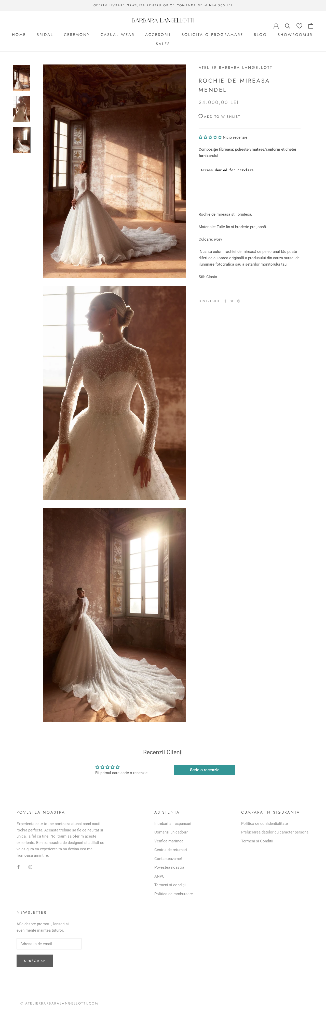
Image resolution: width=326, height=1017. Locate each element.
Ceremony (77, 34)
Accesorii (158, 34)
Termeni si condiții (170, 885)
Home (19, 34)
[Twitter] (232, 301)
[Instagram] (30, 867)
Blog (260, 34)
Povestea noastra (169, 867)
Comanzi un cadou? (171, 832)
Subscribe (35, 960)
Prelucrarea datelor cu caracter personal (275, 832)
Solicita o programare (212, 34)
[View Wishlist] (299, 25)
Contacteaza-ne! (168, 858)
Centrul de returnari (170, 850)
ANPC (159, 876)
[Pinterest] (238, 301)
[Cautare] (287, 25)
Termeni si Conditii (257, 841)
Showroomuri (296, 34)
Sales (163, 44)
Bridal (45, 34)
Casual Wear (117, 34)
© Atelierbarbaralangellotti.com (59, 1003)
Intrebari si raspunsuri (172, 823)
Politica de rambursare (173, 894)
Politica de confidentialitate (264, 823)
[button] (211, 137)
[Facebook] (225, 301)
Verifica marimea (168, 841)
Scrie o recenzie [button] (205, 769)
